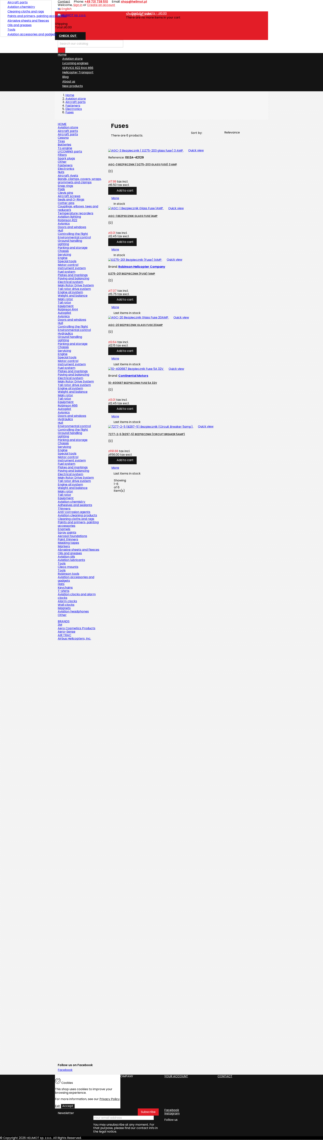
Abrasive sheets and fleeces (28, 20)
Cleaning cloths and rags (25, 11)
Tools (11, 29)
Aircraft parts (17, 2)
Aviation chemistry (21, 7)
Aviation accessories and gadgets (28, 34)
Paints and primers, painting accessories (28, 16)
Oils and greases (19, 25)
